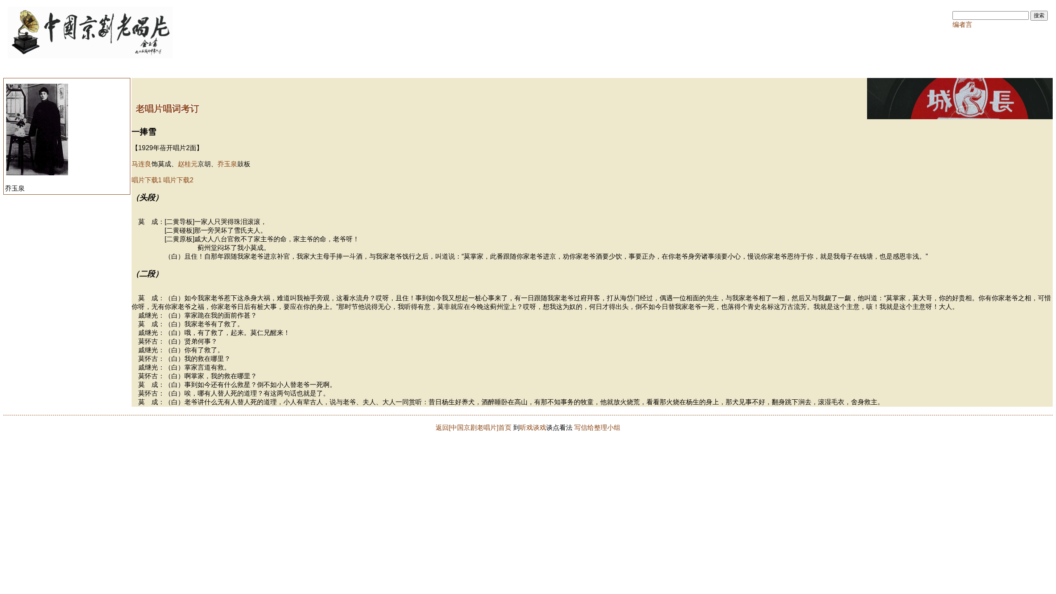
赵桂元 (188, 163)
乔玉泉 (227, 163)
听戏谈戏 (533, 427)
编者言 (962, 24)
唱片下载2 (178, 180)
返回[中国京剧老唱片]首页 (474, 427)
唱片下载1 (147, 180)
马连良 (141, 163)
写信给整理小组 (597, 427)
